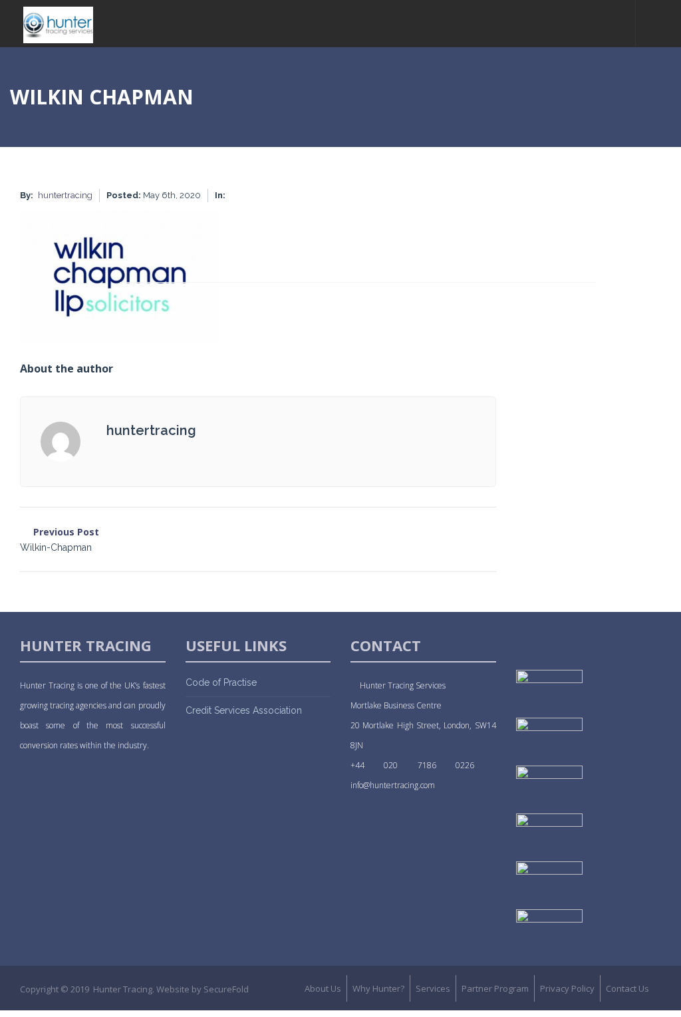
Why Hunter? (378, 988)
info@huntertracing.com (392, 785)
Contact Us (627, 988)
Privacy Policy (567, 988)
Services (433, 988)
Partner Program (495, 988)
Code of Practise (221, 682)
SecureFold (226, 989)
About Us (323, 988)
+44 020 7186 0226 (423, 765)
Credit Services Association (244, 710)
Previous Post (59, 539)
